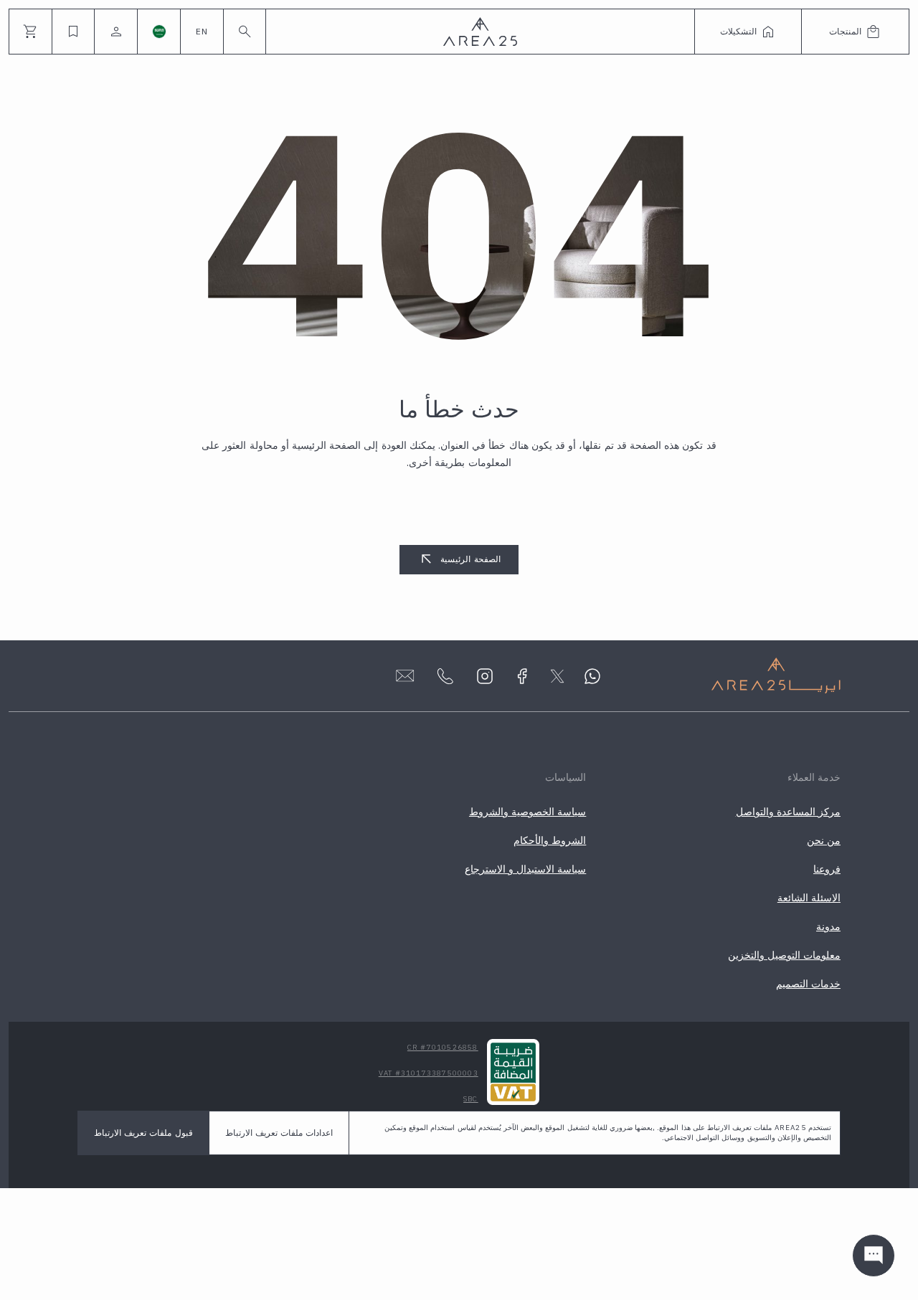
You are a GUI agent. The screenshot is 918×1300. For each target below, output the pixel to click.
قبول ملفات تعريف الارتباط (143, 1132)
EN (202, 31)
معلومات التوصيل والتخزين (784, 955)
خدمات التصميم (808, 983)
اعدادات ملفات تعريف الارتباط (279, 1132)
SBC (470, 1099)
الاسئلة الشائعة (809, 897)
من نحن (824, 840)
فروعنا (827, 869)
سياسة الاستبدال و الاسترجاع (526, 869)
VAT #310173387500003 (428, 1073)
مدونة (828, 926)
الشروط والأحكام (550, 840)
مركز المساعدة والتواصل (788, 811)
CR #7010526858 (442, 1047)
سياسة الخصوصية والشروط (527, 811)
